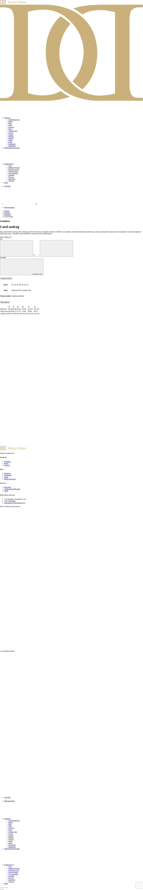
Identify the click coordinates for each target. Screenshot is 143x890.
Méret (2, 237)
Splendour (11, 179)
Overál (10, 133)
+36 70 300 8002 (10, 501)
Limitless (11, 175)
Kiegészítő (11, 144)
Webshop (7, 118)
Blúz (10, 123)
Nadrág (10, 135)
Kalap (10, 142)
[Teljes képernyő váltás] (3, 887)
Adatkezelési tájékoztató (12, 489)
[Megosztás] (5, 887)
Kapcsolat (7, 487)
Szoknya (11, 127)
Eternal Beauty (13, 171)
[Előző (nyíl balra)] (1, 889)
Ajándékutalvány (14, 120)
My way (11, 177)
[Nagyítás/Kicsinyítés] (1, 887)
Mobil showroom (10, 479)
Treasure (11, 181)
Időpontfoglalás (9, 207)
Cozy (10, 166)
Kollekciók (9, 164)
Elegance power (13, 169)
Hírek (6, 183)
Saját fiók (7, 186)
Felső (10, 125)
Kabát (10, 140)
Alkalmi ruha (12, 131)
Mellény (11, 136)
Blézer (10, 121)
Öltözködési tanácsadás (12, 148)
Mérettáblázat (5, 302)
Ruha (10, 129)
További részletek (6, 278)
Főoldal (6, 211)
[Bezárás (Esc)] (7, 887)
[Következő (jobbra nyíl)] (3, 889)
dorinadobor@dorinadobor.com (14, 503)
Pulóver (11, 138)
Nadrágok (7, 215)
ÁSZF (6, 491)
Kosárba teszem (37, 274)
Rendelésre (12, 146)
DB (1, 239)
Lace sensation (13, 173)
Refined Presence (14, 168)
